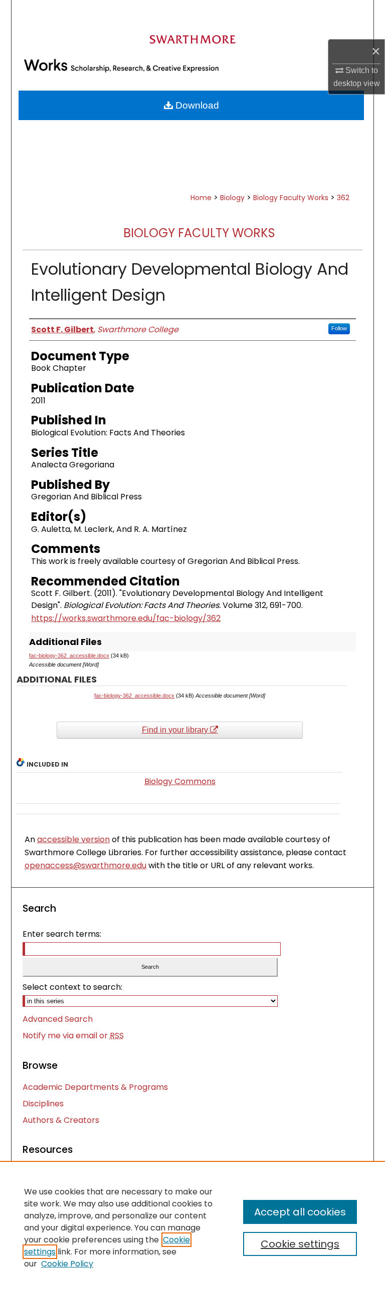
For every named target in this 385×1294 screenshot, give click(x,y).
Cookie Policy (67, 1263)
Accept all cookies (300, 1212)
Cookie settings (300, 1244)
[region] (192, 1227)
